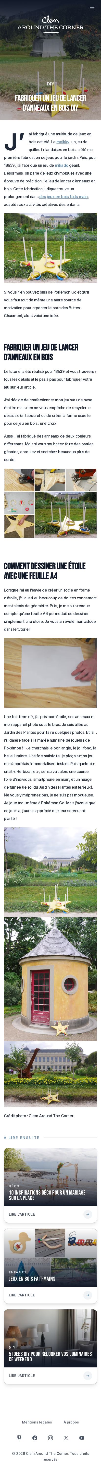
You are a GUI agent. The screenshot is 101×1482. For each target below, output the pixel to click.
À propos (71, 1422)
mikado (61, 165)
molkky (62, 141)
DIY (50, 83)
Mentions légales (37, 1422)
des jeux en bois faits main (63, 196)
